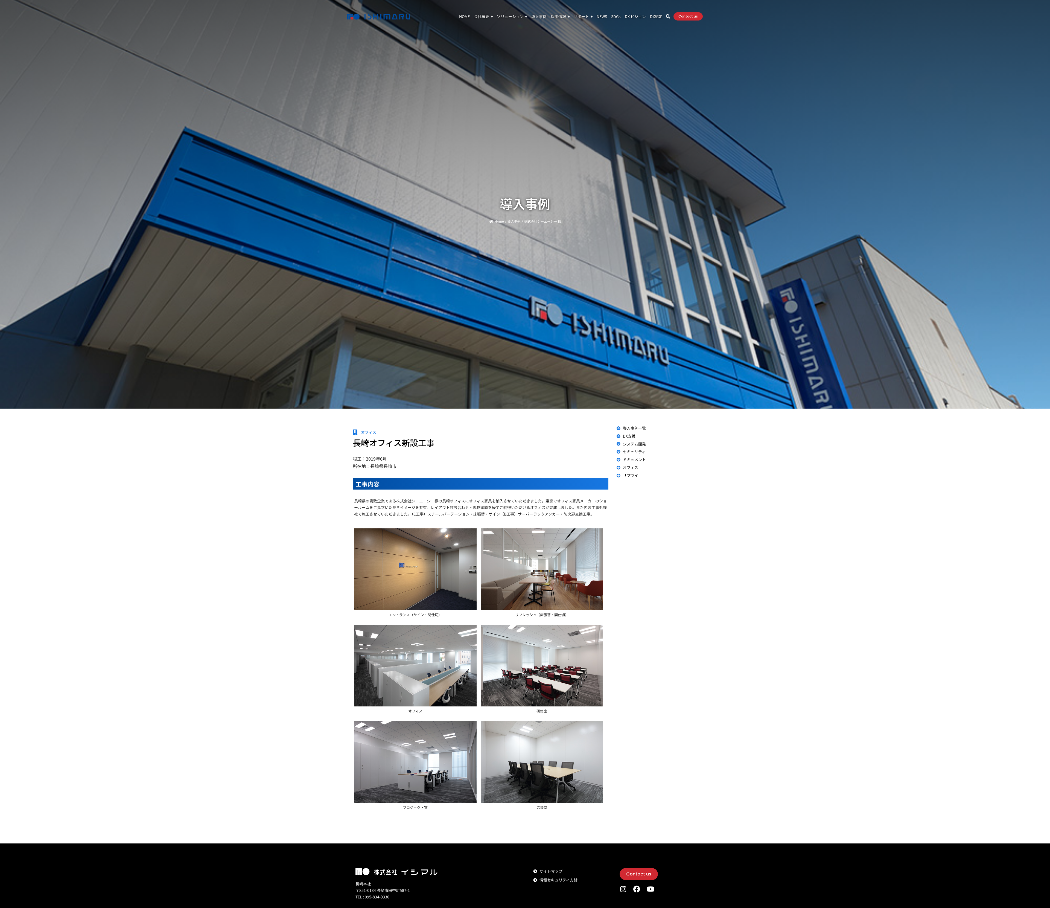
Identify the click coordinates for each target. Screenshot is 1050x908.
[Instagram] (623, 889)
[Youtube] (650, 889)
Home (499, 221)
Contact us (688, 16)
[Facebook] (636, 889)
